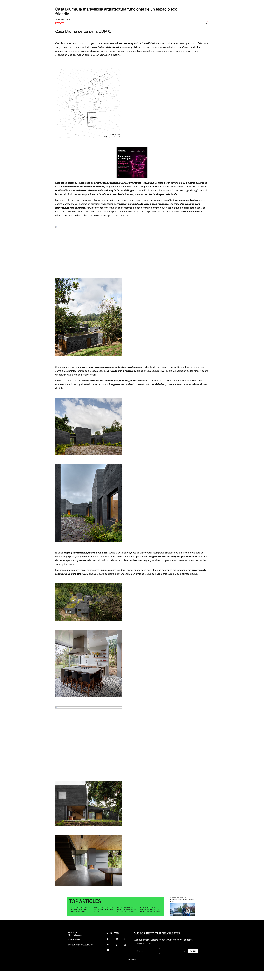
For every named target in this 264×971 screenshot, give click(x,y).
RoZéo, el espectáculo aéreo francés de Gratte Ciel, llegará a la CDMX (104, 909)
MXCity (60, 22)
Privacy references (75, 935)
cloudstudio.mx (132, 959)
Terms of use (72, 932)
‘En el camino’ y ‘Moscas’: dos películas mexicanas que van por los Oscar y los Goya (126, 909)
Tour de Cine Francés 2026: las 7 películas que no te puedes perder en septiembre (81, 909)
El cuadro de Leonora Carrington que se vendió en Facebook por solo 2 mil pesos (150, 909)
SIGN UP (193, 951)
